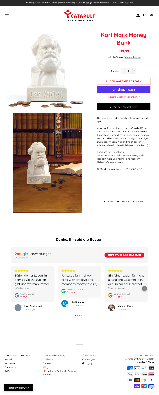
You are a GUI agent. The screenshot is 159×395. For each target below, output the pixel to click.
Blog (46, 367)
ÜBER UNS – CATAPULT (17, 355)
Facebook (90, 355)
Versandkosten (133, 57)
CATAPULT (148, 355)
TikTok (88, 364)
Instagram (90, 359)
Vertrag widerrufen (18, 387)
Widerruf (48, 359)
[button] (123, 106)
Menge (115, 71)
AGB (7, 371)
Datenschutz (11, 367)
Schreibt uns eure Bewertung (124, 255)
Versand (47, 363)
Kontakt (9, 359)
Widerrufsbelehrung (54, 355)
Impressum (11, 363)
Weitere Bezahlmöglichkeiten (124, 96)
